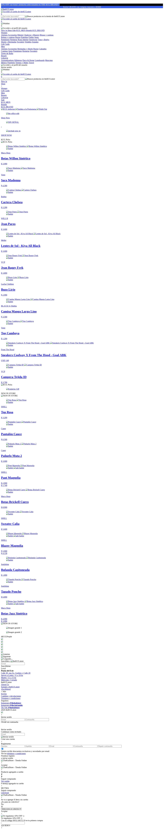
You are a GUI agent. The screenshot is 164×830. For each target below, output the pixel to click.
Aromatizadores (7, 60)
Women (4, 88)
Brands (29, 30)
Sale (14, 30)
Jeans (36, 37)
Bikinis (20, 35)
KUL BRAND (38, 30)
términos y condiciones (16, 753)
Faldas (31, 37)
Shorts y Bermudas (8, 42)
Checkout (5, 793)
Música (4, 63)
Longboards (40, 60)
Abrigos (4, 35)
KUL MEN (21, 30)
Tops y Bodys (43, 40)
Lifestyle (4, 98)
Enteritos (24, 37)
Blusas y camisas (46, 35)
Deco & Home (28, 60)
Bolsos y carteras (8, 37)
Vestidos (28, 42)
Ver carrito (5, 781)
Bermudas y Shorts (25, 49)
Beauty (4, 95)
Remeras (13, 40)
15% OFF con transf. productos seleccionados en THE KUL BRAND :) (30, 5)
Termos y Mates (21, 63)
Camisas (4, 51)
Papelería (11, 63)
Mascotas (49, 60)
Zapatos (35, 42)
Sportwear (33, 40)
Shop (10, 30)
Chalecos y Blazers (31, 35)
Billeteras (18, 60)
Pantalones (5, 40)
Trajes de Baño (7, 53)
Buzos (17, 37)
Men (3, 93)
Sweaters (20, 42)
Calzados (42, 49)
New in (4, 30)
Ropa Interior (23, 40)
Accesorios (12, 35)
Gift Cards (5, 91)
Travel (31, 63)
